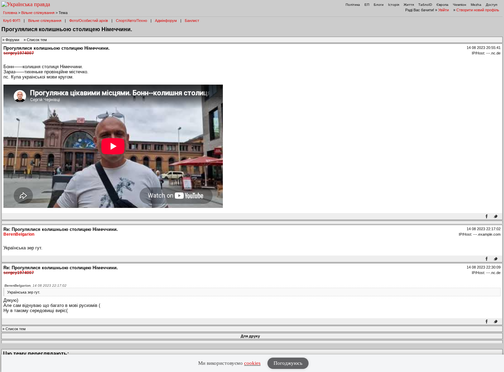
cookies (252, 363)
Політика (353, 5)
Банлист (192, 20)
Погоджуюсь (288, 363)
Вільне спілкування (38, 13)
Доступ (491, 5)
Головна (10, 13)
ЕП (366, 5)
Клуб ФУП (11, 20)
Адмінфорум (166, 20)
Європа (442, 5)
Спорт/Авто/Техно (131, 20)
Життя (409, 5)
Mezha (476, 5)
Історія (393, 5)
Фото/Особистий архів (88, 20)
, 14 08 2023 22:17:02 (35, 285)
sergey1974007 (18, 53)
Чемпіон (459, 5)
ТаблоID (425, 5)
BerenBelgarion (18, 234)
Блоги (379, 5)
